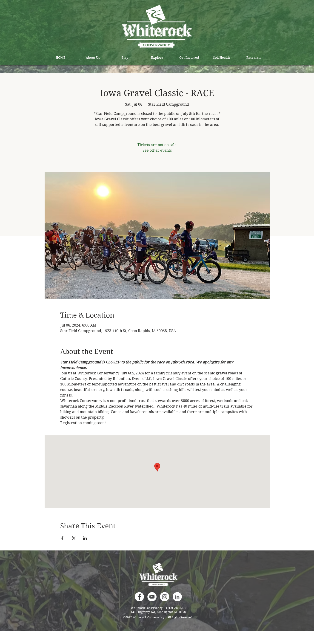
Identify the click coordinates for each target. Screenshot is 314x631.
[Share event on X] (73, 538)
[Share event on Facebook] (62, 538)
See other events (157, 150)
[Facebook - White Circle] (139, 596)
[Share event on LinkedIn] (85, 538)
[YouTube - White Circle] (152, 596)
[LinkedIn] (177, 596)
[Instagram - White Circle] (164, 596)
